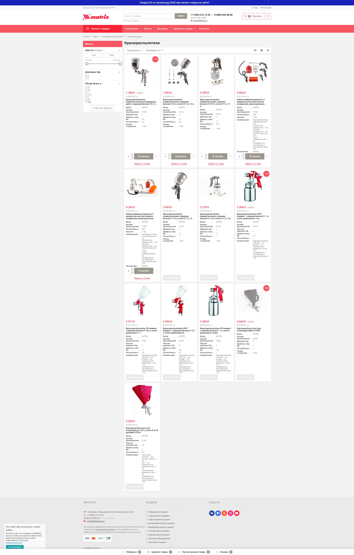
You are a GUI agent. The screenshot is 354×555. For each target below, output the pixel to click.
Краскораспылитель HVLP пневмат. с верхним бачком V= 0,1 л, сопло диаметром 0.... (179, 330)
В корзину (144, 156)
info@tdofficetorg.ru (200, 21)
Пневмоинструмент (134, 37)
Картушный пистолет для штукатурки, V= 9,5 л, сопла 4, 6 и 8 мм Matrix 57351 (142, 430)
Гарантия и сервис (183, 28)
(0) (137, 97)
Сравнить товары (161, 552)
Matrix (95, 37)
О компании (131, 28)
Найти (181, 16)
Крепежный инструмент (159, 535)
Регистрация (265, 8)
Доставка (162, 28)
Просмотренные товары (195, 552)
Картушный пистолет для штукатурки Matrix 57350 (249, 329)
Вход (256, 8)
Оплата (148, 28)
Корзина (225, 552)
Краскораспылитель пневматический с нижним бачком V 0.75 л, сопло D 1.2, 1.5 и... (215, 102)
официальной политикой (104, 529)
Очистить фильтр (102, 108)
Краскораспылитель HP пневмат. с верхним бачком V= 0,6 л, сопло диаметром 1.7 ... (141, 330)
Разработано (89, 548)
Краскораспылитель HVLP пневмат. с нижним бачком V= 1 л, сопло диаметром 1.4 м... (253, 216)
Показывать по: (153, 50)
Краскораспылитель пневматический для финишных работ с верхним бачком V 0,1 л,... (141, 101)
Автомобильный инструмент (112, 37)
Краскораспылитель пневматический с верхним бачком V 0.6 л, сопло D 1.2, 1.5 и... (179, 101)
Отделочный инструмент (159, 519)
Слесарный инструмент (159, 516)
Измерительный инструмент (161, 527)
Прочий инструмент (157, 542)
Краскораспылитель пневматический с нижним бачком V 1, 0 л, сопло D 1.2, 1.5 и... (216, 216)
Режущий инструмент (158, 512)
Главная (86, 37)
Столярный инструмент (159, 531)
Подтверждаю (14, 547)
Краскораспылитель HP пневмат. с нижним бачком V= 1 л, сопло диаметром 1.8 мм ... (215, 330)
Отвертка (135, 21)
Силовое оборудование (159, 538)
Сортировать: (133, 50)
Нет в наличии (171, 278)
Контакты (204, 28)
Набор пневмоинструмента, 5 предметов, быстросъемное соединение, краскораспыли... (251, 101)
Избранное (133, 552)
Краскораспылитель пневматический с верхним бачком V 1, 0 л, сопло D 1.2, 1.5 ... (178, 216)
